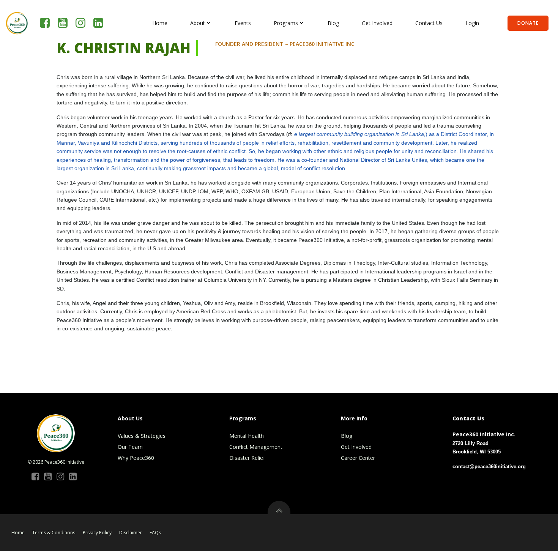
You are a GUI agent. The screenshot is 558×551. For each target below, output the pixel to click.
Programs (286, 23)
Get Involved (377, 23)
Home (159, 23)
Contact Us (429, 23)
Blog (333, 23)
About (197, 23)
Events (243, 23)
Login (472, 23)
